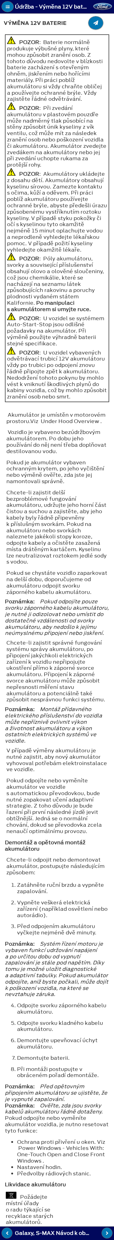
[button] (8, 6)
